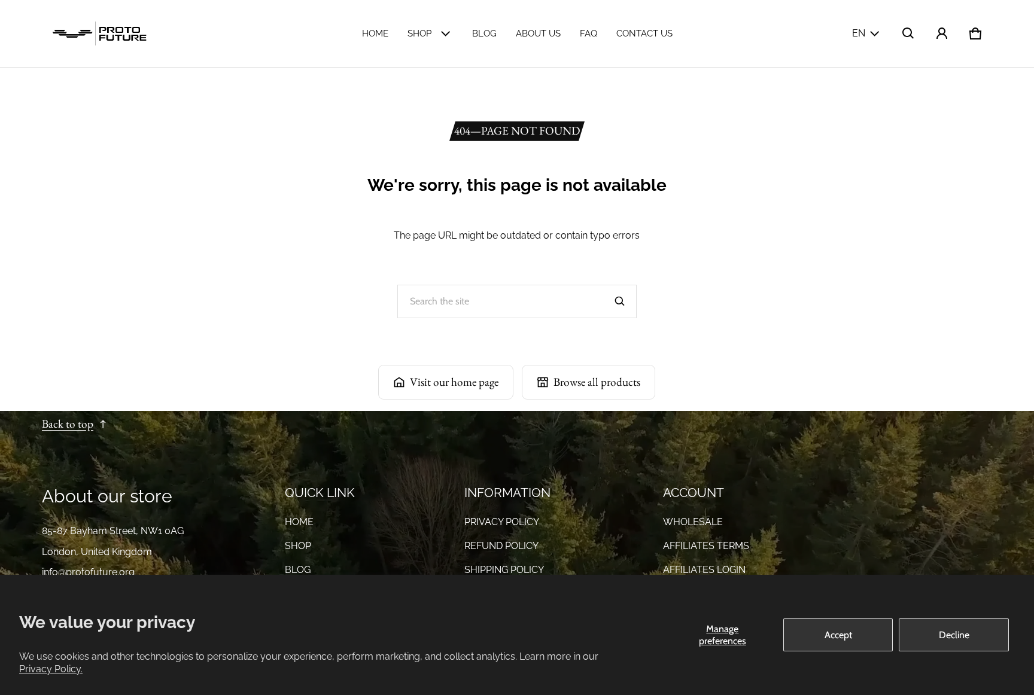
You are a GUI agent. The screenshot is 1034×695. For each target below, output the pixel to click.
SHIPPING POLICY (504, 569)
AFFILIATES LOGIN (704, 569)
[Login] (942, 33)
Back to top (67, 423)
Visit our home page (454, 381)
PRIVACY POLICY (501, 522)
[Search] (620, 301)
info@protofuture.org (88, 572)
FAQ (588, 33)
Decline (954, 635)
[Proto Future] (99, 33)
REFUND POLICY (501, 545)
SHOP (419, 33)
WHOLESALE (693, 522)
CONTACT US (644, 33)
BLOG (484, 33)
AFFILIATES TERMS (706, 545)
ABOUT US (538, 33)
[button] (908, 33)
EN (858, 33)
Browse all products (597, 381)
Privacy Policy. (51, 669)
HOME (375, 33)
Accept (838, 635)
